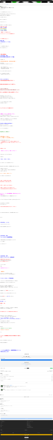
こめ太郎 (2, 398)
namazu (2, 408)
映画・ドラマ (2, 425)
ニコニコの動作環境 (23, 363)
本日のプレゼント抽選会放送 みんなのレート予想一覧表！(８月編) (7, 376)
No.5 (1, 406)
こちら (30, 357)
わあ (2, 404)
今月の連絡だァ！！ (2, 380)
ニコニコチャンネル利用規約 (24, 364)
